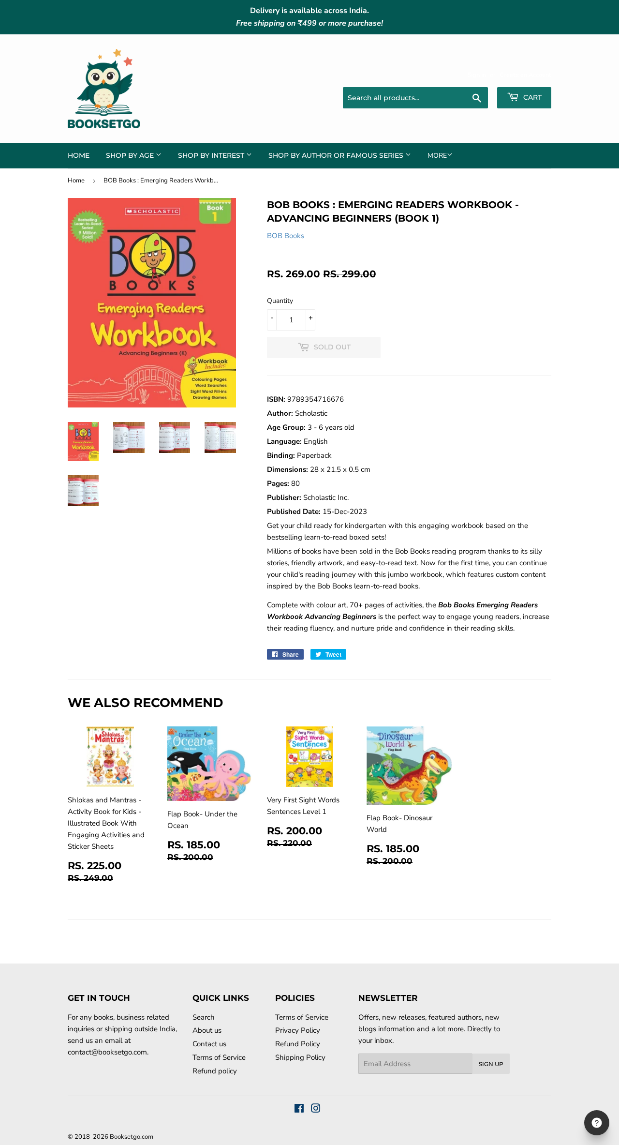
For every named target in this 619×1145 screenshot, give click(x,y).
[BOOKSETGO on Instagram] (316, 1110)
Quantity (280, 300)
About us (206, 1030)
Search (203, 1017)
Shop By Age (131, 155)
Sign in (476, 75)
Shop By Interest (212, 155)
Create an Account (525, 75)
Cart (531, 97)
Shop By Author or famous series (336, 155)
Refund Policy (297, 1044)
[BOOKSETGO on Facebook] (299, 1110)
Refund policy (214, 1071)
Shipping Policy (300, 1057)
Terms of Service (219, 1057)
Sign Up (491, 1064)
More (437, 155)
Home (78, 155)
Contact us (209, 1044)
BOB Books (285, 236)
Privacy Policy (297, 1030)
